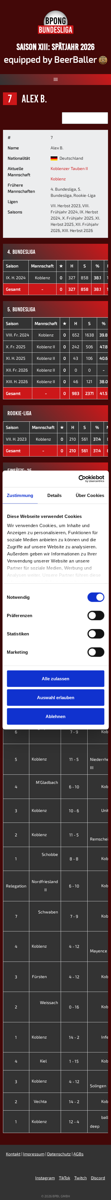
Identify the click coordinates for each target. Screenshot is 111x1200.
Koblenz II (46, 346)
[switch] (95, 615)
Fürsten (40, 976)
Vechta (41, 1101)
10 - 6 (74, 810)
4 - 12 (74, 946)
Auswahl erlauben (55, 697)
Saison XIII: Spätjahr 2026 (56, 46)
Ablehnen (55, 716)
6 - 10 (74, 786)
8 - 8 (74, 858)
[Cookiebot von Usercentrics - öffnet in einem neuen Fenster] (79, 479)
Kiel (44, 1060)
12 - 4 (74, 1121)
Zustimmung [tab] (20, 495)
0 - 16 (74, 1006)
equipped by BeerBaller (51, 59)
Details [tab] (54, 495)
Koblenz (58, 178)
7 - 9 (74, 731)
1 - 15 (74, 1061)
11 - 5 (74, 759)
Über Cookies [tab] (90, 495)
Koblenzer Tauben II (69, 168)
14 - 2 (74, 1037)
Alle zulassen (55, 678)
